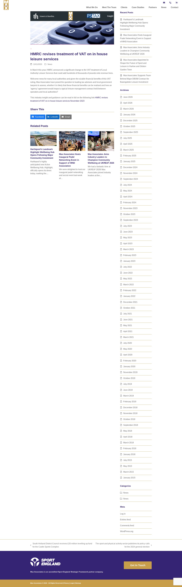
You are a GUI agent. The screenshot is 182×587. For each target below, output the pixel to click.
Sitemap (78, 583)
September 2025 (130, 132)
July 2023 (127, 226)
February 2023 (129, 255)
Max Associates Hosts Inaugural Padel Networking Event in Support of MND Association (70, 160)
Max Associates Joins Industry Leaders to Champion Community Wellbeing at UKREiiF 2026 (135, 50)
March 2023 (128, 249)
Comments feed (127, 525)
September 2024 (130, 179)
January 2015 (129, 478)
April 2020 (127, 355)
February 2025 (129, 156)
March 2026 (128, 109)
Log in (123, 514)
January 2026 (129, 115)
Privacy (66, 583)
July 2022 (127, 267)
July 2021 (127, 314)
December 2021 (130, 302)
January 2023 (129, 261)
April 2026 (127, 103)
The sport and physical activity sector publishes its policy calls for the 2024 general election (122, 546)
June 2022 (128, 273)
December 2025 (130, 121)
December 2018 (130, 407)
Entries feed (125, 520)
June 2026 (128, 97)
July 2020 (127, 343)
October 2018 (129, 419)
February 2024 (129, 202)
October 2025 (129, 126)
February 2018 (129, 448)
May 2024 (127, 191)
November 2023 (130, 208)
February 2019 (129, 402)
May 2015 (127, 466)
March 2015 (128, 472)
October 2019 (129, 378)
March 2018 (128, 443)
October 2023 (129, 214)
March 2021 (128, 337)
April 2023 (127, 243)
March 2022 (128, 284)
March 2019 (128, 396)
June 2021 (128, 320)
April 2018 (127, 437)
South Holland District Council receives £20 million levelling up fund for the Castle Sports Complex (61, 546)
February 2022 (129, 290)
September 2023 (130, 220)
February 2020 (129, 361)
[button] (37, 117)
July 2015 (127, 460)
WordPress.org (126, 531)
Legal (72, 583)
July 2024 (127, 185)
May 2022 (127, 279)
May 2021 (127, 325)
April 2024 (127, 197)
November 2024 (130, 173)
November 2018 (130, 413)
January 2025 (129, 161)
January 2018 (129, 454)
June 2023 (128, 232)
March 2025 (128, 150)
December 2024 (130, 167)
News (50, 64)
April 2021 (127, 331)
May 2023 (127, 238)
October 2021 (129, 308)
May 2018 (127, 431)
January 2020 (129, 366)
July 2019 (127, 384)
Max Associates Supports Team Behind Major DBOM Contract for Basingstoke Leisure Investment (135, 78)
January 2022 (129, 296)
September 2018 (130, 425)
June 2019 (128, 390)
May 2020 (127, 349)
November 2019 (130, 372)
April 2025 (127, 144)
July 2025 (127, 138)
